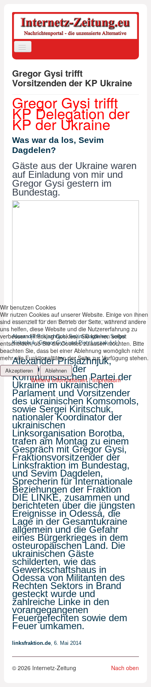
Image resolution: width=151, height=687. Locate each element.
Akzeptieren (19, 370)
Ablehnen (56, 370)
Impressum (106, 380)
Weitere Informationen (59, 380)
